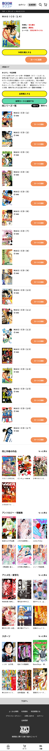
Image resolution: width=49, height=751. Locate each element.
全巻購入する (24, 94)
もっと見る (43, 451)
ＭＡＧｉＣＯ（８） (22, 251)
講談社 (31, 28)
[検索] (40, 4)
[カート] (45, 4)
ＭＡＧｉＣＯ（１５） (23, 389)
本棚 (41, 749)
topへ (24, 701)
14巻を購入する (24, 52)
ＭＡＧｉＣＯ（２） (22, 132)
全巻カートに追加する (24, 101)
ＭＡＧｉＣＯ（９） (22, 270)
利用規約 (24, 711)
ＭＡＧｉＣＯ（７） (22, 231)
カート (25, 749)
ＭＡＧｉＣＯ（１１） (23, 310)
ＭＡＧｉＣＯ (20, 11)
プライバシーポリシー (13, 716)
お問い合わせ (29, 716)
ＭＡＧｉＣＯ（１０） (23, 290)
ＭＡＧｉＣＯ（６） (22, 211)
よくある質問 (13, 711)
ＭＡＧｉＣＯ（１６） (23, 408)
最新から (44, 106)
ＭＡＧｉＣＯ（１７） (23, 428)
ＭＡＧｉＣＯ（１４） (23, 369)
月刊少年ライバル (36, 30)
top (3, 11)
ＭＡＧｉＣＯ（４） (22, 172)
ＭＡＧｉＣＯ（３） (22, 152)
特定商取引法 (35, 711)
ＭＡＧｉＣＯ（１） (22, 113)
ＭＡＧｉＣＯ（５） (22, 191)
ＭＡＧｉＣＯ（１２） (23, 329)
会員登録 (32, 5)
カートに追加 (36, 59)
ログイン (22, 5)
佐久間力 (32, 25)
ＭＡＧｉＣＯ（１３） (23, 349)
